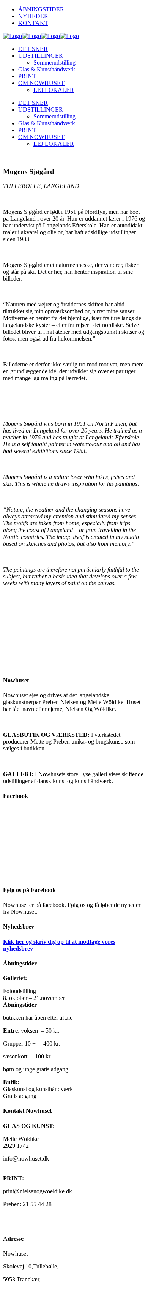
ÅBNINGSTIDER (41, 9)
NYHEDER (33, 16)
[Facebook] (74, 843)
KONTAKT (33, 23)
